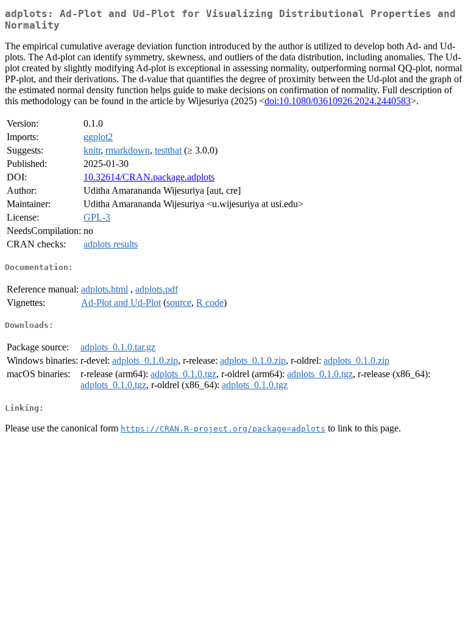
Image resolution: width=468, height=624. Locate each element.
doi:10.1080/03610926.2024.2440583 (337, 101)
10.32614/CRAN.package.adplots (148, 177)
